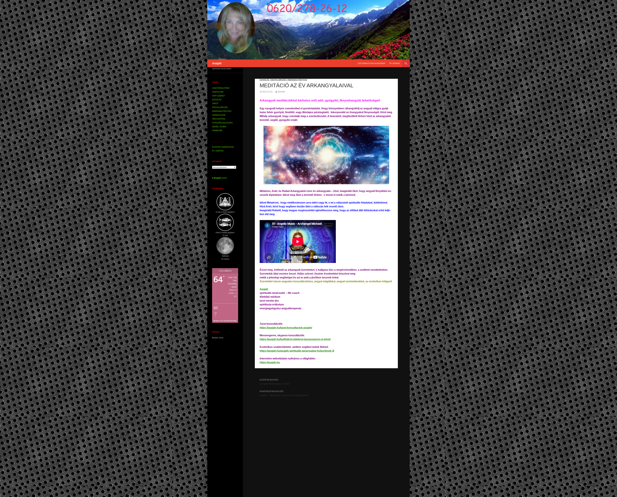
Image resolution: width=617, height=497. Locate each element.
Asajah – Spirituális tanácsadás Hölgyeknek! (284, 393)
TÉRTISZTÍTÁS (218, 119)
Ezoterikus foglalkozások (371, 63)
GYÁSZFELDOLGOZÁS (222, 123)
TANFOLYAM (217, 92)
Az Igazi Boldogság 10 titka (275, 382)
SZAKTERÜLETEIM (220, 88)
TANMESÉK (217, 130)
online (219, 178)
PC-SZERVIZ (394, 63)
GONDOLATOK (218, 115)
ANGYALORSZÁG (278, 80)
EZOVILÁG (264, 80)
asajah (281, 92)
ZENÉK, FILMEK (219, 127)
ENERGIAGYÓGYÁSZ (297, 80)
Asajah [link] (264, 289)
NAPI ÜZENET (218, 96)
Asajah (217, 63)
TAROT (215, 103)
